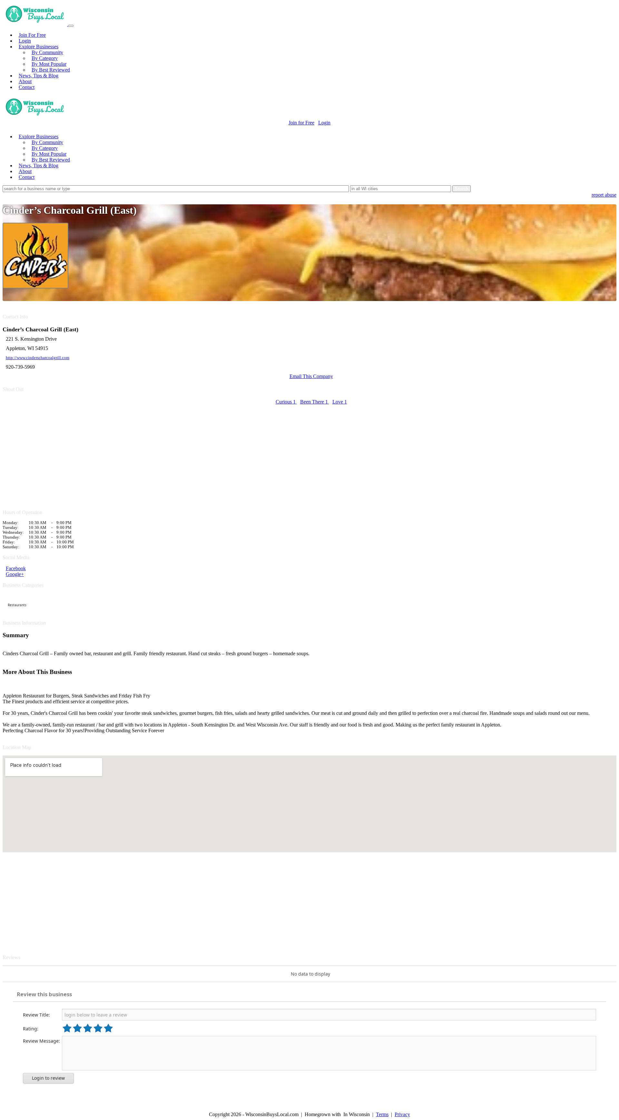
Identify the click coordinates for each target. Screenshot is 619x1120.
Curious (286, 401)
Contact (26, 87)
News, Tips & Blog (38, 75)
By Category (45, 58)
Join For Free (32, 35)
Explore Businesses (38, 46)
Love (339, 401)
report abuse (604, 195)
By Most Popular (49, 64)
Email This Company (311, 376)
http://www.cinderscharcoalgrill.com (37, 357)
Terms (382, 1114)
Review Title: (36, 1015)
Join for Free (301, 122)
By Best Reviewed (51, 70)
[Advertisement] (196, 453)
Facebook (16, 568)
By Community (47, 52)
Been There (314, 401)
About (25, 81)
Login (25, 41)
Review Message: (41, 1041)
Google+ (15, 574)
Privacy (402, 1114)
